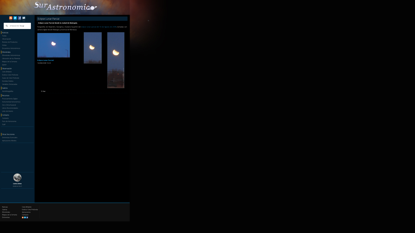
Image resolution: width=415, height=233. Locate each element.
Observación (6, 39)
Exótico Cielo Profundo (10, 75)
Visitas (4, 45)
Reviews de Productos (10, 42)
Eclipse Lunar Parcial (45, 60)
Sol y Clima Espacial (9, 105)
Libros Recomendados (10, 108)
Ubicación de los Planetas (11, 58)
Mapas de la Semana (9, 62)
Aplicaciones (26, 212)
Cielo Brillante (7, 72)
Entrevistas (6, 217)
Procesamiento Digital (9, 99)
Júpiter (4, 65)
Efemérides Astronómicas (11, 55)
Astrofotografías (7, 91)
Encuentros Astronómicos (11, 48)
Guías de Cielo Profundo (10, 78)
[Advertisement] (17, 157)
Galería (4, 210)
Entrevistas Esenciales (9, 137)
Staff (3, 124)
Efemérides (6, 212)
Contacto (5, 118)
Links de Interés (7, 111)
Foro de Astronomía (9, 121)
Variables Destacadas (9, 84)
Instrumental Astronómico (11, 102)
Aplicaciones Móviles (9, 141)
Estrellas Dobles (7, 81)
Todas (4, 36)
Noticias (5, 207)
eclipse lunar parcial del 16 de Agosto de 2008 (98, 27)
